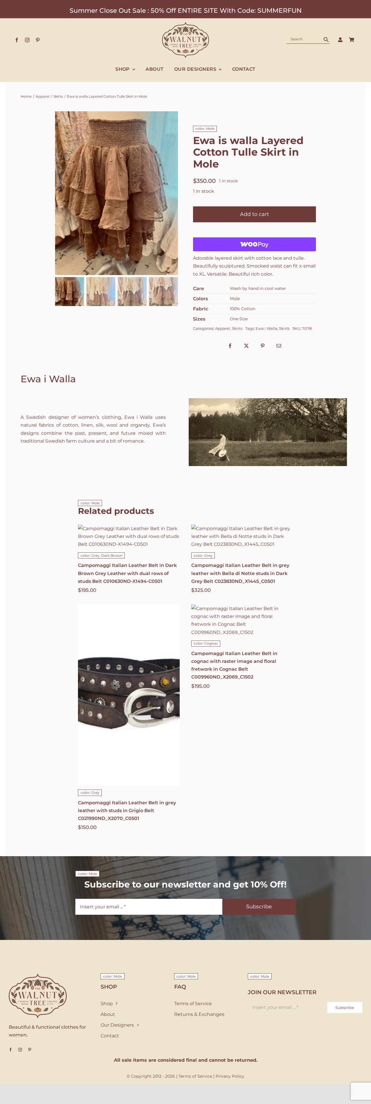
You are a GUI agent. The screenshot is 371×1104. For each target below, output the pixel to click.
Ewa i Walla (266, 328)
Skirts (237, 328)
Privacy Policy (230, 1076)
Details (147, 708)
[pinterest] (37, 40)
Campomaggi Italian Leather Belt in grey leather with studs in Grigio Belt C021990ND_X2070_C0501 (127, 810)
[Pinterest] (262, 346)
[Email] (279, 346)
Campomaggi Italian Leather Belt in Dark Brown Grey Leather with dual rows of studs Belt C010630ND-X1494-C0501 (127, 573)
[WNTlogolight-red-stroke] (185, 24)
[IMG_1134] (116, 193)
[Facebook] (230, 346)
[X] (246, 346)
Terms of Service (195, 1076)
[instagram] (27, 40)
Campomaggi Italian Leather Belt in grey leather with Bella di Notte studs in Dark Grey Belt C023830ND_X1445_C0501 (240, 573)
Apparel (222, 328)
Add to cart (254, 214)
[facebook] (16, 40)
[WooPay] (254, 244)
